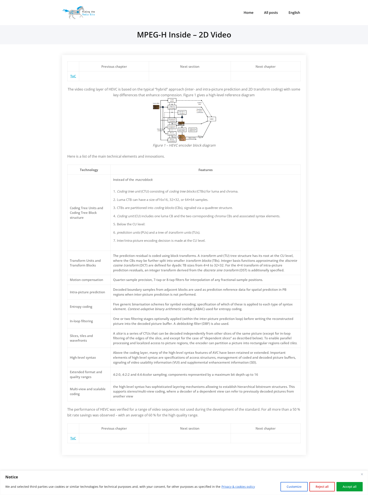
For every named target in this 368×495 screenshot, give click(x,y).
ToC (73, 76)
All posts (271, 12)
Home (248, 12)
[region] (184, 483)
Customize (294, 487)
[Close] (363, 474)
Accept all (349, 487)
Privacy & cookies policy (238, 487)
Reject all (322, 487)
